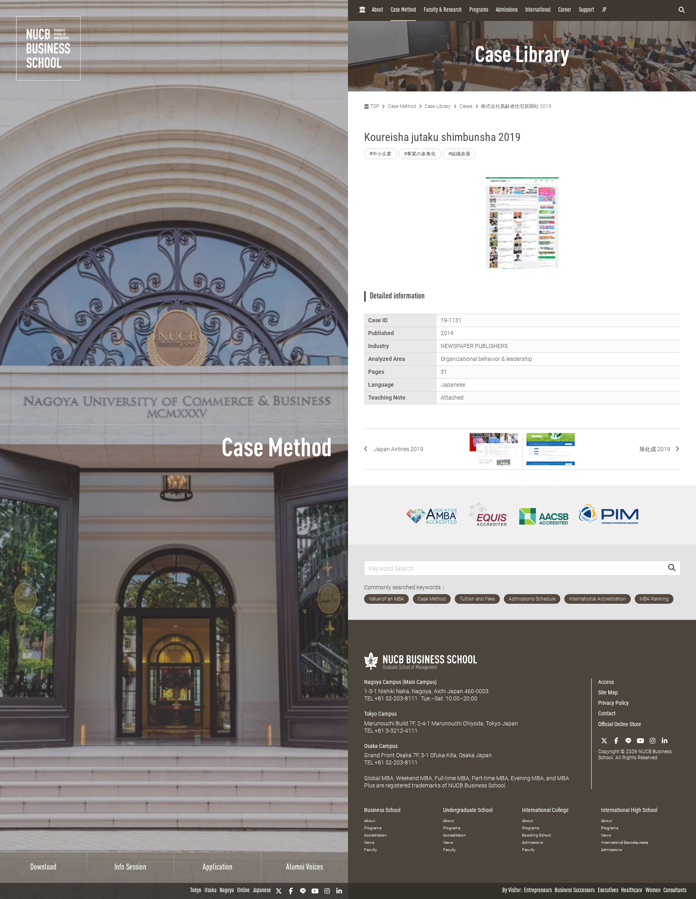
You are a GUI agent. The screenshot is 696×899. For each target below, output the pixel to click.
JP (604, 10)
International (538, 10)
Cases (466, 106)
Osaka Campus (381, 746)
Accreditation (375, 835)
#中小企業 (380, 154)
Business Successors (574, 891)
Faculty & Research (443, 10)
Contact (606, 713)
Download (43, 868)
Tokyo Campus (380, 713)
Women (653, 891)
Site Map (608, 692)
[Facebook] (291, 891)
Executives (608, 891)
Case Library (438, 106)
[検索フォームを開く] (681, 10)
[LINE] (303, 891)
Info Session (130, 868)
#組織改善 (459, 154)
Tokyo (195, 891)
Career (564, 10)
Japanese (262, 891)
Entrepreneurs (538, 891)
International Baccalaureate (624, 842)
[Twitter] (279, 891)
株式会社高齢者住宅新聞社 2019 (516, 106)
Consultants (674, 891)
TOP (374, 106)
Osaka (211, 891)
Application (217, 868)
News (369, 842)
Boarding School (536, 835)
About (377, 10)
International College (545, 810)
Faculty (370, 849)
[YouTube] (315, 891)
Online (243, 891)
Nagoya (227, 891)
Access (606, 682)
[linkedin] (339, 891)
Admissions (507, 10)
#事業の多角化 (420, 154)
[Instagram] (327, 891)
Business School (382, 810)
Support (586, 10)
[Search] (671, 568)
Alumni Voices (304, 868)
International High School (629, 810)
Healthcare (631, 891)
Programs (478, 10)
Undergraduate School (468, 810)
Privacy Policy (613, 703)
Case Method (403, 10)
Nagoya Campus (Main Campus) (400, 682)
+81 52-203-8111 (396, 698)
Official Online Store (619, 724)
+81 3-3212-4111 (396, 730)
